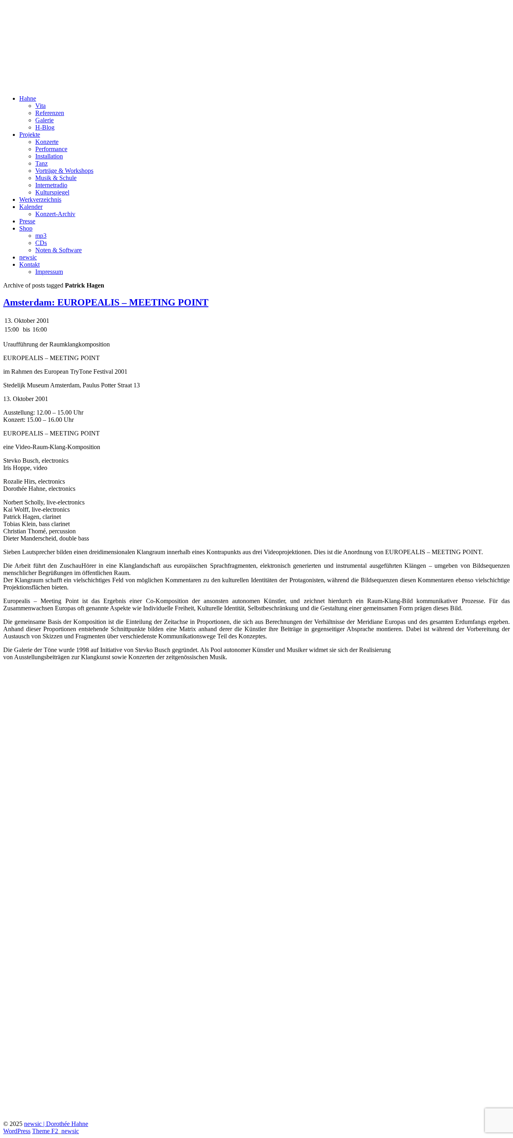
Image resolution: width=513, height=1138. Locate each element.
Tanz (41, 163)
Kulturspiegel (52, 192)
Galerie (44, 120)
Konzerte (47, 141)
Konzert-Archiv (55, 214)
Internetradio (51, 185)
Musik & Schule (56, 177)
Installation (49, 156)
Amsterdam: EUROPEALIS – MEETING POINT (105, 302)
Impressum (49, 271)
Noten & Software (58, 250)
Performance (51, 149)
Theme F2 (45, 1131)
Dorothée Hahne (48, 15)
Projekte (29, 134)
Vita (40, 105)
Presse (27, 221)
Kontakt (29, 264)
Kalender (30, 206)
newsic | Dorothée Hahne (56, 1123)
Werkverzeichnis (40, 199)
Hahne (27, 98)
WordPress (16, 1131)
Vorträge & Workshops (64, 170)
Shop (25, 228)
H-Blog (45, 127)
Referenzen (49, 112)
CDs (41, 242)
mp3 (40, 235)
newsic (28, 257)
